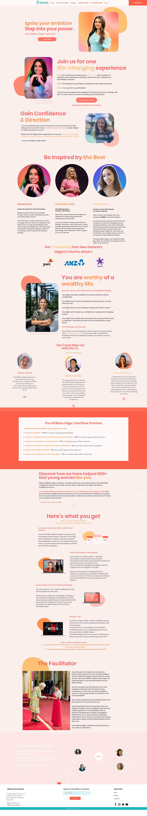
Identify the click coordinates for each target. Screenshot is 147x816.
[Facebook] (115, 804)
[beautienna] (73, 505)
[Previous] (8, 488)
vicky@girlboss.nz (15, 803)
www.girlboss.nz (16, 805)
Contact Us (117, 798)
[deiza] (72, 505)
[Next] (138, 488)
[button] (138, 2)
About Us (116, 795)
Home (115, 792)
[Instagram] (119, 804)
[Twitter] (123, 804)
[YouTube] (126, 804)
